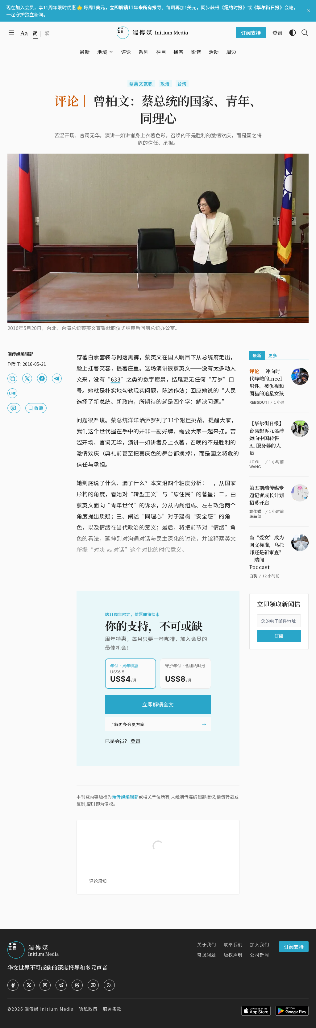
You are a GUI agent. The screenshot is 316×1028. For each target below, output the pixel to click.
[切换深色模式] (290, 32)
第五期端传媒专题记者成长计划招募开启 (266, 495)
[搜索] (302, 32)
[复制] (12, 378)
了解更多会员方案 (127, 724)
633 (115, 379)
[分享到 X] (27, 378)
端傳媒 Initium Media (49, 1009)
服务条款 (112, 1009)
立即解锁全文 (158, 704)
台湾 (182, 84)
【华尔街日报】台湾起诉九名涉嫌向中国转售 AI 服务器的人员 (266, 438)
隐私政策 (88, 1009)
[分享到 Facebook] (42, 378)
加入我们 (259, 944)
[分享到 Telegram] (57, 378)
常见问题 (206, 955)
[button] (102, 52)
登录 (135, 741)
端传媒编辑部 (125, 797)
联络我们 (233, 944)
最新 (257, 355)
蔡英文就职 (141, 84)
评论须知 (97, 881)
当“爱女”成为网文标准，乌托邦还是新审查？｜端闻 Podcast (266, 552)
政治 (165, 84)
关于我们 (206, 944)
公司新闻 (259, 955)
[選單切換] (111, 51)
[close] (309, 11)
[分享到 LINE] (12, 393)
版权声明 (233, 955)
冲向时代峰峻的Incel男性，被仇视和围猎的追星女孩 (266, 382)
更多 (273, 355)
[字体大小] (24, 33)
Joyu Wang (255, 464)
